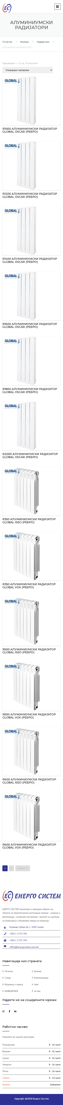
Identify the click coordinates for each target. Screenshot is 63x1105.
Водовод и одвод (14, 984)
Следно (22, 868)
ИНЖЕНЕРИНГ (11, 991)
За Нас (37, 991)
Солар (8, 977)
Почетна (7, 41)
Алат (36, 984)
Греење (24, 41)
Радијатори (43, 41)
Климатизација (41, 977)
